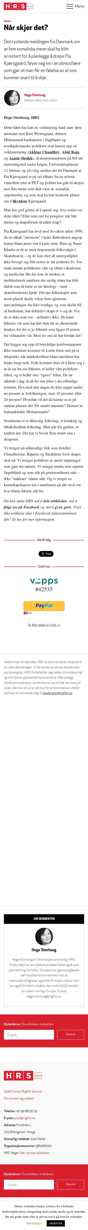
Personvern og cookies (19, 1098)
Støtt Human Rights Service (23, 1091)
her (19, 519)
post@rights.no (24, 1118)
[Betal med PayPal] (44, 606)
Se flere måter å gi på (42, 624)
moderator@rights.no (57, 693)
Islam (7, 21)
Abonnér (71, 1034)
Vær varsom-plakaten (34, 1153)
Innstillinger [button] (34, 1223)
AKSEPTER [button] (55, 1223)
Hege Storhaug (34, 95)
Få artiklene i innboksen (29, 1024)
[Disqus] (44, 750)
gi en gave (63, 507)
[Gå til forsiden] (23, 1075)
